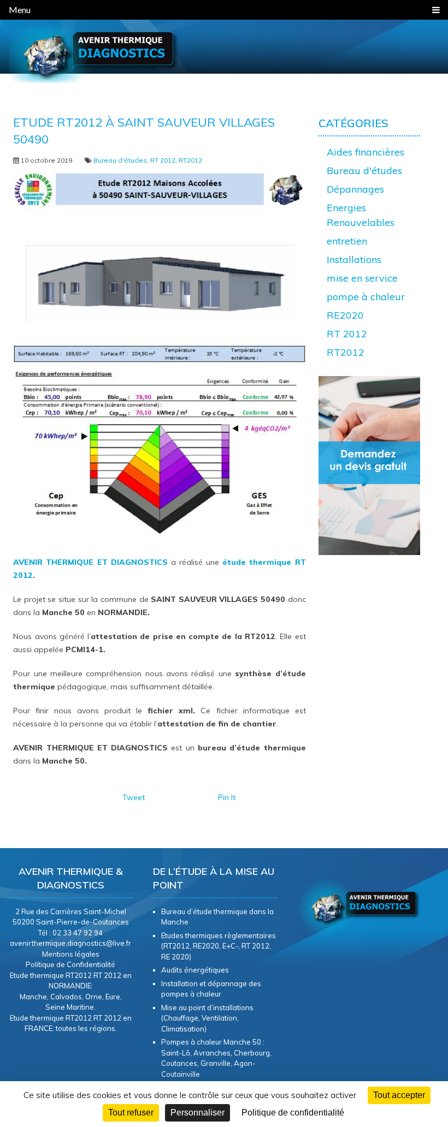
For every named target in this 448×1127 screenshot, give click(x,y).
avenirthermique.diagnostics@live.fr (70, 943)
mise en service (362, 278)
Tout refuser (131, 1112)
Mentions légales (70, 954)
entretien (347, 241)
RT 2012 (162, 160)
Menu (20, 9)
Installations (354, 259)
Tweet (133, 797)
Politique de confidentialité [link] (292, 1112)
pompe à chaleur (366, 296)
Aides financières (365, 152)
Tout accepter (399, 1095)
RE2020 (345, 315)
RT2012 (190, 160)
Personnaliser (197, 1112)
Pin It (226, 797)
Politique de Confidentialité (70, 964)
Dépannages (355, 189)
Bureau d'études (120, 160)
